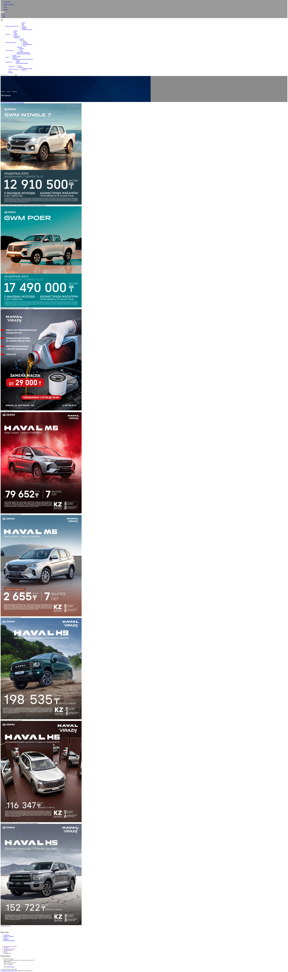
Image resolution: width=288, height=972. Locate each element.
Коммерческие (11, 102)
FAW (23, 25)
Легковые (5, 102)
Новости (24, 69)
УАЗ (23, 24)
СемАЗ (18, 60)
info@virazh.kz (10, 966)
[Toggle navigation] (2, 20)
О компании (7, 1)
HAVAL (22, 39)
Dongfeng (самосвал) (27, 29)
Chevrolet (22, 40)
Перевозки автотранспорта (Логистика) (23, 59)
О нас (19, 65)
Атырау (25, 41)
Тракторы (19, 47)
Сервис (7, 57)
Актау (24, 45)
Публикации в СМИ (27, 68)
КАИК (18, 61)
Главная (3, 91)
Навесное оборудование (23, 52)
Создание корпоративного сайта (9, 970)
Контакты (6, 9)
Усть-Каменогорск (27, 44)
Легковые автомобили (10, 42)
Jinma (21, 51)
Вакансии (20, 67)
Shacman (24, 26)
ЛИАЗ (15, 33)
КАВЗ (15, 34)
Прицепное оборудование (23, 53)
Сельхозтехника (9, 50)
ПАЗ (15, 32)
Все (1, 102)
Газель (23, 22)
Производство (8, 61)
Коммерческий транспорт (11, 26)
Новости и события (9, 4)
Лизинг (14, 55)
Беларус (22, 48)
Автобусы (7, 34)
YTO (21, 49)
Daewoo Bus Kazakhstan (22, 63)
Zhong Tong (17, 36)
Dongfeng (24, 28)
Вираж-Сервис (16, 56)
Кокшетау (25, 43)
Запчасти (15, 57)
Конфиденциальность (9, 940)
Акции (5, 7)
